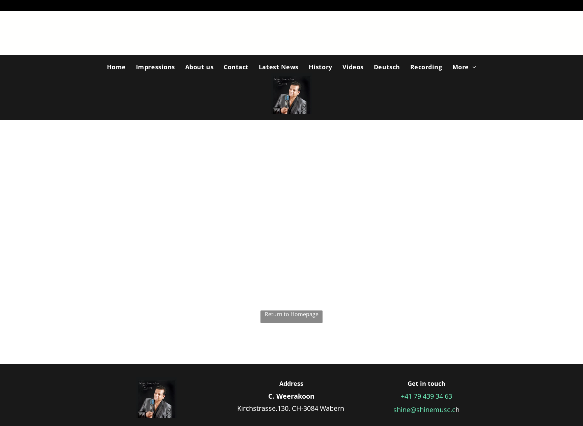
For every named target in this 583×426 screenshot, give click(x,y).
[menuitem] (116, 67)
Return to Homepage (291, 314)
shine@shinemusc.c (424, 409)
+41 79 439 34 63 (426, 396)
